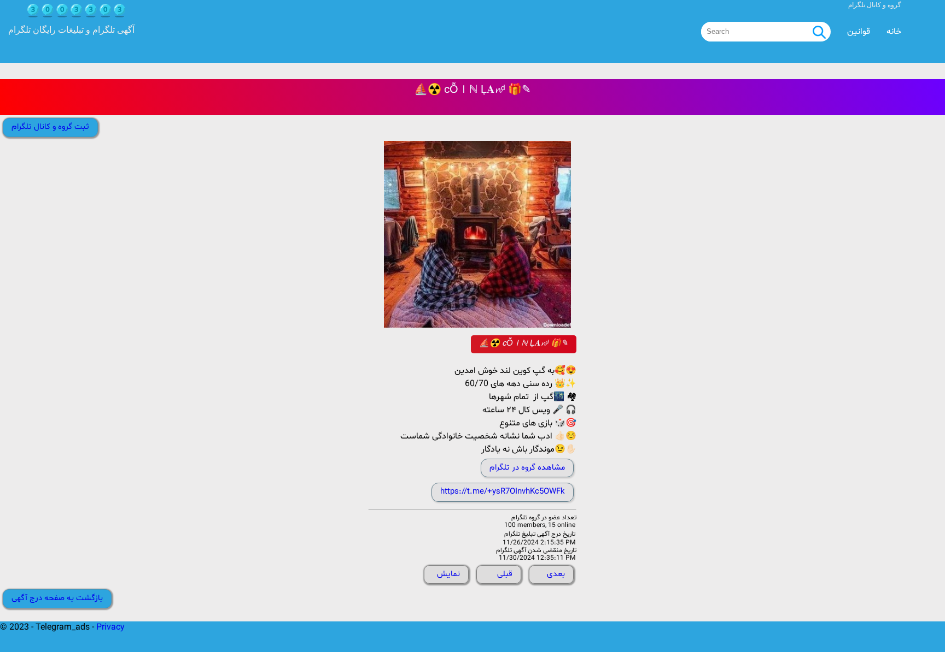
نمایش (448, 574)
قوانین (858, 31)
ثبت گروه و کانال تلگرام (50, 127)
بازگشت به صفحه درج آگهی (57, 598)
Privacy (110, 627)
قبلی (504, 574)
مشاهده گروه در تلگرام (527, 467)
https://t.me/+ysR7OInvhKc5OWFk (502, 491)
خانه (893, 31)
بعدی (556, 574)
